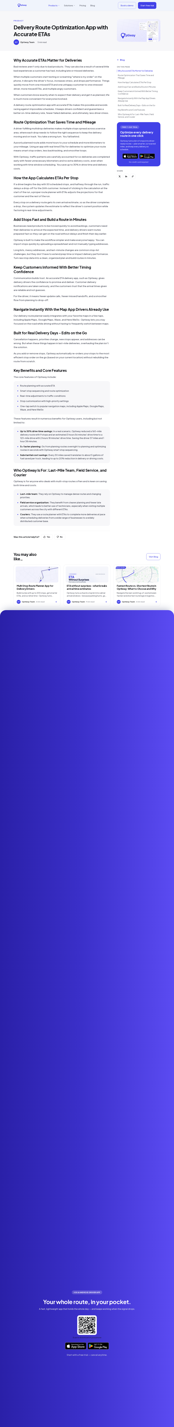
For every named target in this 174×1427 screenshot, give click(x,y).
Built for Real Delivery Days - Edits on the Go (136, 105)
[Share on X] (119, 176)
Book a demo (127, 5)
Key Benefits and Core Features (131, 110)
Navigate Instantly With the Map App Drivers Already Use (136, 99)
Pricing (82, 5)
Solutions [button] (68, 5)
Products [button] (53, 5)
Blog (92, 5)
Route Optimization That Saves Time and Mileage (136, 76)
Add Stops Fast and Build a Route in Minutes (137, 87)
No (61, 537)
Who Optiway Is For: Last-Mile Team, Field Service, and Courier (136, 115)
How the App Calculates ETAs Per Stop (134, 82)
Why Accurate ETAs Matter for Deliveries (135, 71)
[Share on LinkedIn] (126, 176)
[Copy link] (132, 176)
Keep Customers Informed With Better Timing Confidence (138, 92)
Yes (48, 537)
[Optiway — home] (22, 5)
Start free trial (147, 5)
